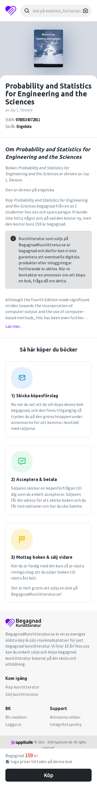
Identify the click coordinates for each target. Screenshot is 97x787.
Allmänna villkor (65, 717)
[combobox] (56, 11)
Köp (48, 775)
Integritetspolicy (66, 724)
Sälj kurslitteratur (22, 694)
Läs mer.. (13, 326)
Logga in (13, 724)
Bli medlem (16, 717)
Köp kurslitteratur (22, 687)
